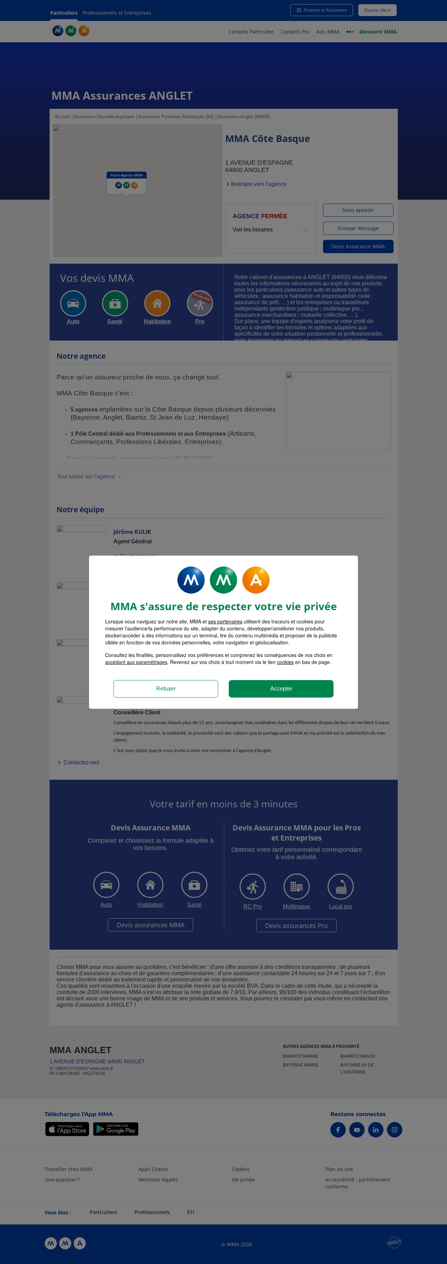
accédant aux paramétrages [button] (136, 661)
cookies (285, 661)
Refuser (166, 689)
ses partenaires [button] (225, 621)
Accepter (281, 689)
